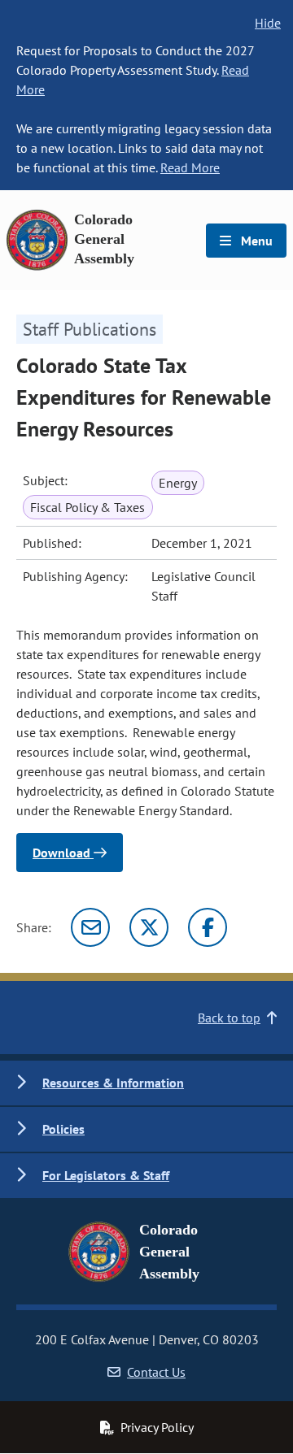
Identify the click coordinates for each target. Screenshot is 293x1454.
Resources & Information (113, 1082)
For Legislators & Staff (105, 1175)
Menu (255, 240)
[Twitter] (148, 927)
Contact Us (156, 1372)
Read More (190, 167)
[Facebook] (207, 927)
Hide (268, 23)
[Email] (90, 927)
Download (63, 852)
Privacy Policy (157, 1427)
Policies (63, 1129)
